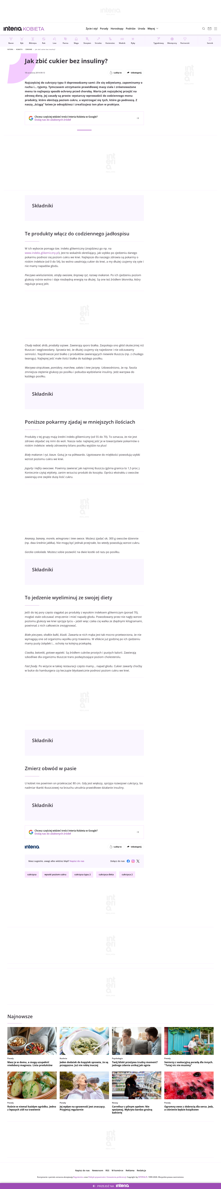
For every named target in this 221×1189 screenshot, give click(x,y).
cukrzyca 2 (127, 874)
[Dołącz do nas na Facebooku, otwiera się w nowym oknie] (128, 861)
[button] (117, 28)
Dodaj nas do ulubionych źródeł (66, 119)
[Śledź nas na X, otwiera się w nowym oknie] (137, 861)
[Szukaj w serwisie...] (204, 28)
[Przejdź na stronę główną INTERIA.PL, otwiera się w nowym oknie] (13, 28)
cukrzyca (31, 874)
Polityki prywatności (97, 1177)
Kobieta (19, 49)
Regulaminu (78, 1177)
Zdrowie (28, 49)
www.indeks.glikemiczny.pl (42, 253)
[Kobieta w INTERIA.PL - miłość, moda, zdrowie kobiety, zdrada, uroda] (33, 28)
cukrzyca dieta (106, 874)
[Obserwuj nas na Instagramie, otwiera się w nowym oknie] (133, 861)
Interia (10, 49)
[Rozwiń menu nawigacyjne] (216, 28)
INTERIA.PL (143, 1177)
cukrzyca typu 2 (82, 874)
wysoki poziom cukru (55, 874)
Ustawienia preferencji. (116, 1177)
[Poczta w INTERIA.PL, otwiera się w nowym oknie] (210, 28)
